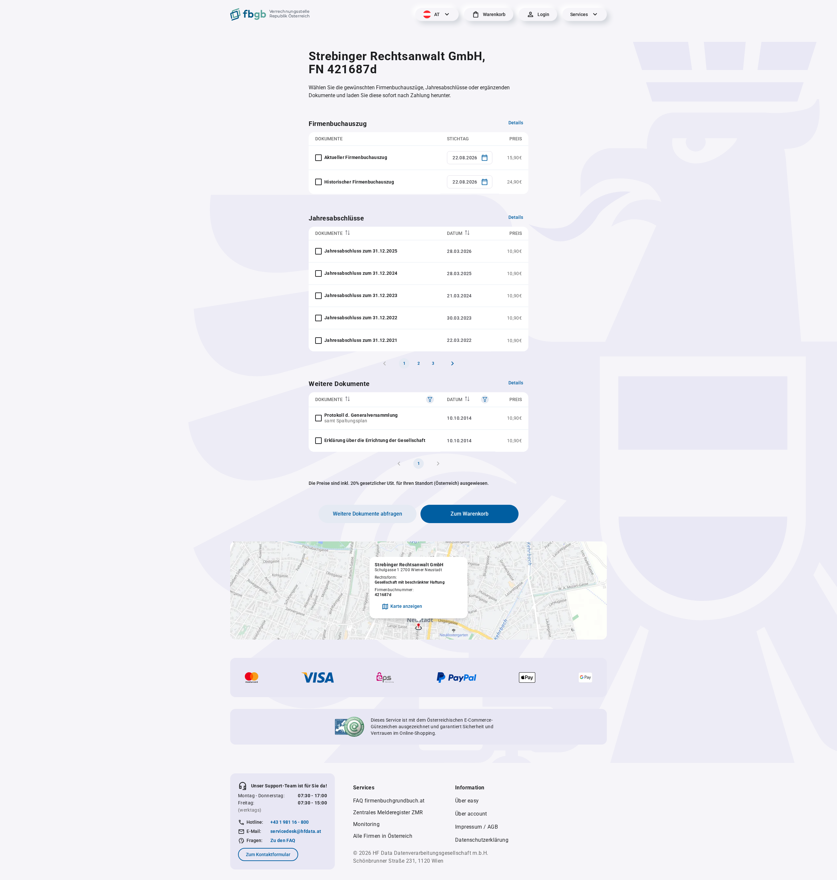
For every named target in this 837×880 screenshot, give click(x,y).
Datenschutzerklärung (481, 840)
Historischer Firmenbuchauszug (359, 182)
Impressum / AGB (476, 827)
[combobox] (469, 157)
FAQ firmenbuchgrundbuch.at (388, 801)
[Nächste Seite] (452, 363)
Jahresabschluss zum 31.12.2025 (361, 251)
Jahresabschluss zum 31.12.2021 (361, 340)
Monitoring (366, 824)
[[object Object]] (430, 399)
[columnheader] (374, 233)
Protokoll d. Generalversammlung (361, 415)
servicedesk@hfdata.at (295, 831)
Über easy (467, 801)
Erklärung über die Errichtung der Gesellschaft (374, 440)
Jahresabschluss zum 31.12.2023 (361, 295)
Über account (471, 814)
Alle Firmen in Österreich (382, 836)
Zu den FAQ (283, 840)
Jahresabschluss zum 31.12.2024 (361, 273)
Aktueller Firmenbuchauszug (355, 157)
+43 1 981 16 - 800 (289, 822)
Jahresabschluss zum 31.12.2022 (361, 317)
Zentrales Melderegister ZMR (388, 812)
